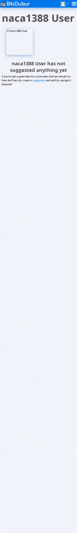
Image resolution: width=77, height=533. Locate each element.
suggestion (38, 80)
